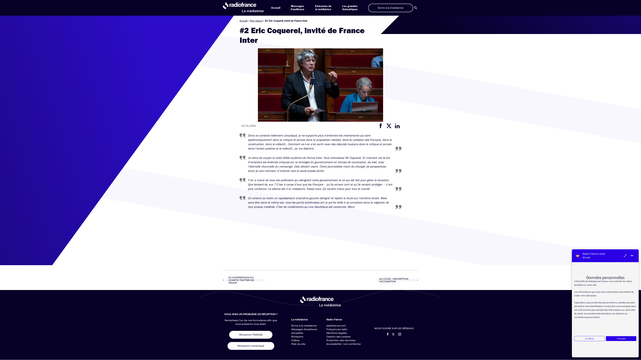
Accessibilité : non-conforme (343, 344)
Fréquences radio (336, 329)
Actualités (297, 333)
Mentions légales (336, 333)
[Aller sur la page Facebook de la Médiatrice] (387, 334)
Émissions (297, 336)
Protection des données (341, 340)
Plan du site (298, 344)
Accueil (275, 7)
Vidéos (295, 340)
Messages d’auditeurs (304, 329)
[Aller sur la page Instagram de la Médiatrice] (399, 334)
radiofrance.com (336, 325)
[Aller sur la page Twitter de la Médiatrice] (393, 334)
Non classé (256, 21)
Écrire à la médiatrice (304, 325)
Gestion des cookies (338, 336)
